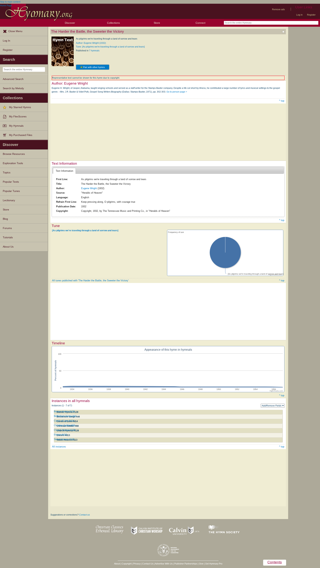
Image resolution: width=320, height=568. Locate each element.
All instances (59, 446)
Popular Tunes (11, 191)
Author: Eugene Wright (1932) (91, 43)
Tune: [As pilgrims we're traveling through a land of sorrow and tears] (110, 46)
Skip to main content (10, 2)
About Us (8, 246)
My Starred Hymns (20, 107)
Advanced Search (13, 79)
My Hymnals (16, 125)
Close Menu (15, 31)
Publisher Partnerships (185, 563)
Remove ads (278, 9)
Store (157, 22)
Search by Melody (13, 88)
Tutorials (8, 237)
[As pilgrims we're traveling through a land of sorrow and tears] (85, 230)
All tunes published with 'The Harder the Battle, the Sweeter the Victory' (90, 280)
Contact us (84, 514)
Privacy (137, 563)
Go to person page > (176, 91)
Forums (7, 228)
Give (201, 563)
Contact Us (147, 563)
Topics (6, 172)
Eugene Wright (89, 188)
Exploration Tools (13, 163)
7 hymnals (94, 50)
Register (311, 15)
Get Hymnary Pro (213, 563)
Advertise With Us (164, 563)
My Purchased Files (20, 135)
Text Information (64, 170)
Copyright (126, 563)
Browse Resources (14, 154)
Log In (6, 40)
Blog (5, 219)
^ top (281, 100)
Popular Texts (11, 181)
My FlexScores (17, 116)
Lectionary (9, 200)
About (117, 563)
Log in (299, 15)
